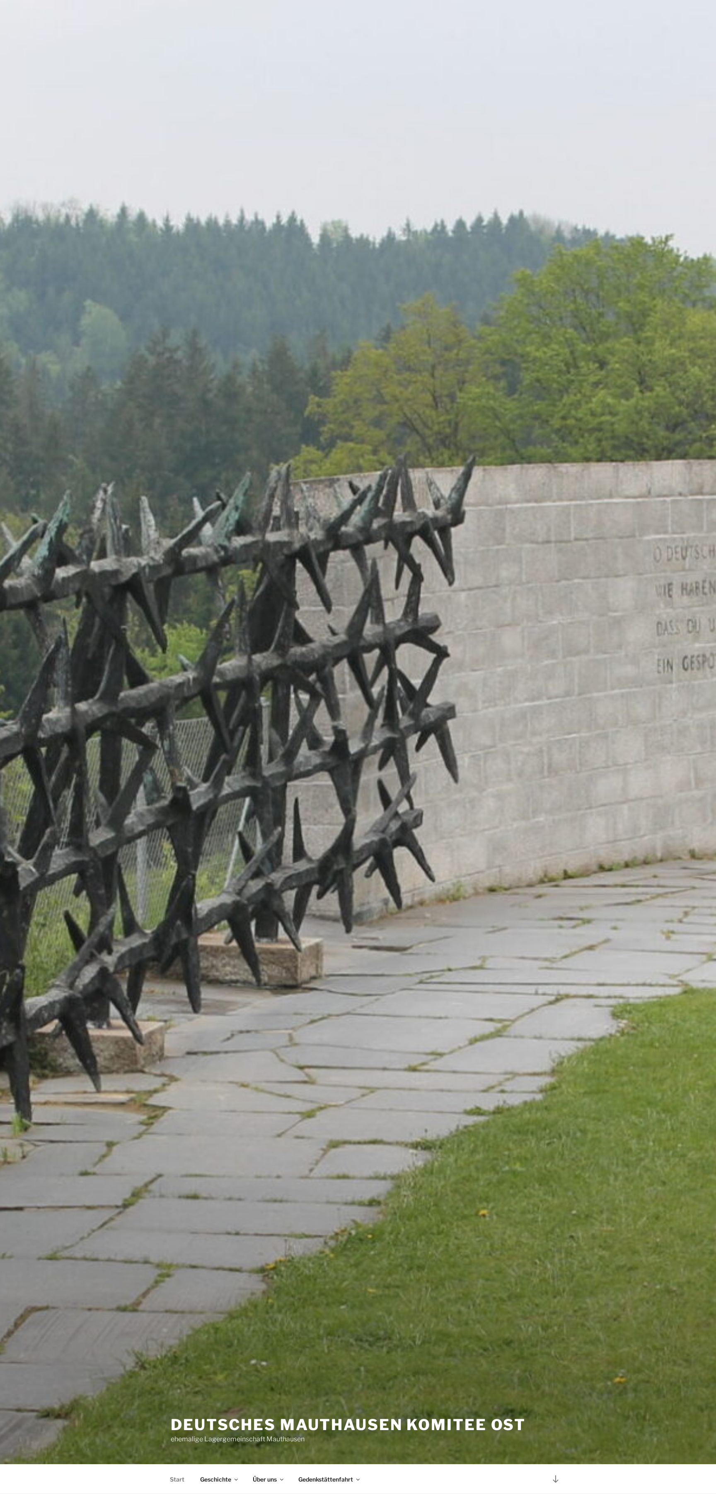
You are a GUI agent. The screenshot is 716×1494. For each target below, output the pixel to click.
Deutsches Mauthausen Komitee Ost (348, 1425)
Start (177, 1479)
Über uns (265, 1479)
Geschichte (215, 1479)
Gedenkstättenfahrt (325, 1479)
